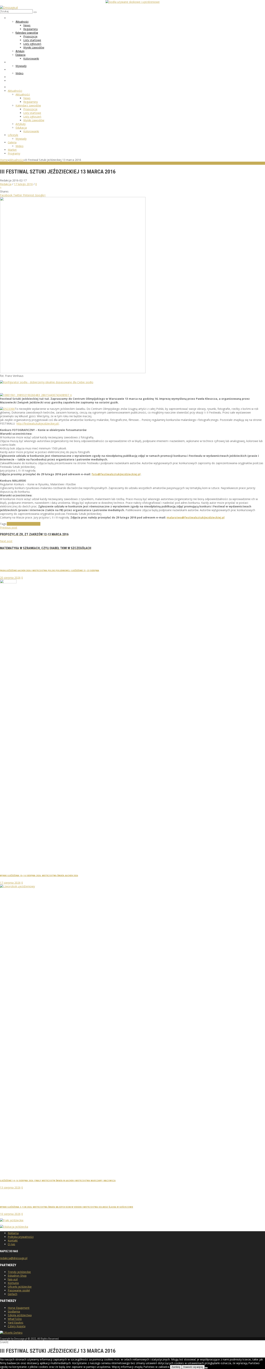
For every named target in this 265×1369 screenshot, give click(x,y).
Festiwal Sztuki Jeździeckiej (23, 524)
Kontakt (13, 1240)
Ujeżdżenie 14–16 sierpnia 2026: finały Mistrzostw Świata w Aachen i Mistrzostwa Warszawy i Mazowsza (58, 1180)
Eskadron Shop (17, 1275)
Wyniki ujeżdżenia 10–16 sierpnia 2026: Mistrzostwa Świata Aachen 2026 (39, 875)
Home (4, 160)
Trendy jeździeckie (19, 1272)
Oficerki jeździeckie (20, 1286)
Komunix (13, 1283)
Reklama (13, 1233)
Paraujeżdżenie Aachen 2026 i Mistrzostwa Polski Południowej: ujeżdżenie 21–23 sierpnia (49, 570)
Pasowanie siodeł (19, 1290)
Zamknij (175, 1367)
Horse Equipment (18, 1308)
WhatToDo (15, 1319)
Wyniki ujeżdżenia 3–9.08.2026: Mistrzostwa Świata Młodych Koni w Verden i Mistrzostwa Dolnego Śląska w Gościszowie (66, 1207)
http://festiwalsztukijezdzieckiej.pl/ (37, 423)
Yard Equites (15, 1322)
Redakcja (5, 184)
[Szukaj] (35, 12)
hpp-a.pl (13, 1279)
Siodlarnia (14, 1311)
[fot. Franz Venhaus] (72, 372)
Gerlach (12, 1294)
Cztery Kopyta (16, 1326)
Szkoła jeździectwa (20, 1315)
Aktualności (16, 160)
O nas (11, 1244)
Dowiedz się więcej (193, 1367)
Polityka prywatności (21, 1237)
